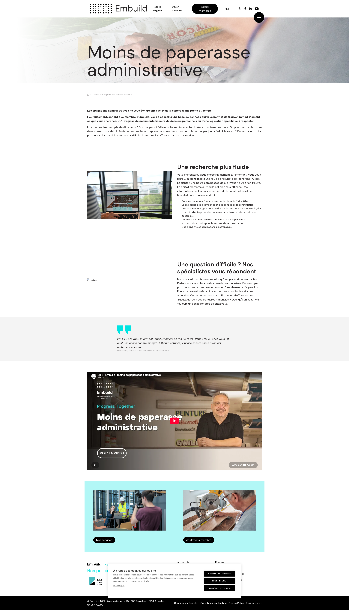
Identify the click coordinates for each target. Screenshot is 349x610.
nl (226, 9)
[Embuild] (101, 9)
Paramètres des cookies (219, 588)
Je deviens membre (198, 540)
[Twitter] (240, 8)
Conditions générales (186, 603)
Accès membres (205, 9)
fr (229, 9)
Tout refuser (219, 581)
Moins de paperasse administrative (112, 94)
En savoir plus (118, 585)
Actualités (183, 562)
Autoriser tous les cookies (219, 573)
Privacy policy (254, 603)
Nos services (104, 540)
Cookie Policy (236, 603)
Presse (219, 562)
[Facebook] (245, 8)
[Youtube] (257, 8)
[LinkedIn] (250, 8)
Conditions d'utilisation (213, 603)
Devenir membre (177, 8)
